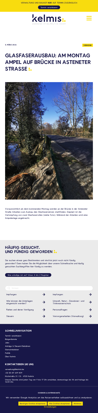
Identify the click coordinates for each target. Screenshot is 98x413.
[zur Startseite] (49, 19)
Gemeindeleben (12, 349)
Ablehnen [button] (77, 403)
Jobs (7, 343)
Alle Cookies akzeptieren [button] (59, 403)
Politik (7, 353)
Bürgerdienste (11, 339)
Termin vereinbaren (49, 7)
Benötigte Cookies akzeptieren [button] (32, 403)
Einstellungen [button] (50, 407)
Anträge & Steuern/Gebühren (17, 346)
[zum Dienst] (43, 294)
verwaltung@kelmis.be (14, 369)
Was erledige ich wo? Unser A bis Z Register (28, 275)
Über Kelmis (10, 356)
